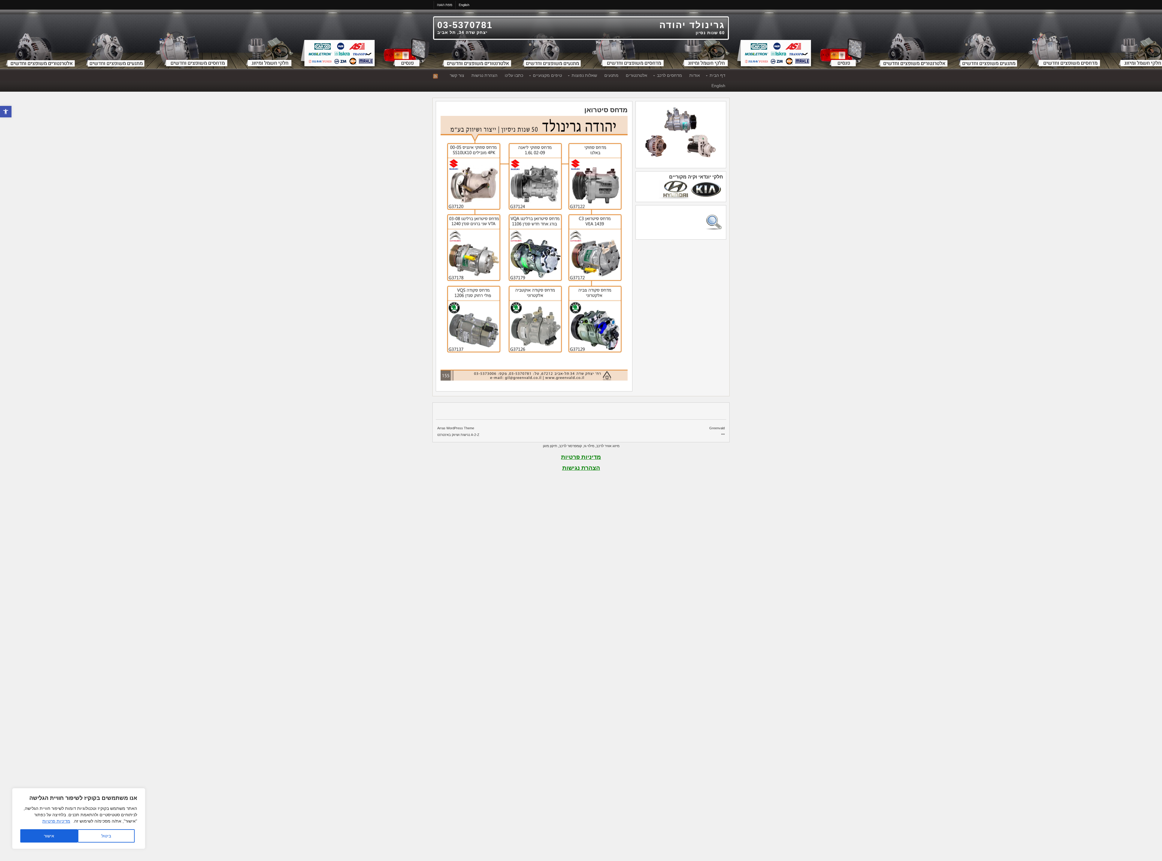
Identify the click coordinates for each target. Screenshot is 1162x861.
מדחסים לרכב (671, 76)
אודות (694, 75)
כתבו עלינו (514, 75)
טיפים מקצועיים (549, 76)
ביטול (106, 835)
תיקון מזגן (550, 446)
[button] (5, 111)
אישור (49, 835)
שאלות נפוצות (586, 76)
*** (723, 435)
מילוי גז (589, 446)
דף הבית (719, 76)
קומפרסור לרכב (570, 446)
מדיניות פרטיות (56, 821)
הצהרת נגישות (484, 75)
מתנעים (611, 75)
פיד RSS (435, 76)
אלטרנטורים (636, 75)
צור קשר (457, 75)
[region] (78, 818)
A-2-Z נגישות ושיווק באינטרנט (458, 435)
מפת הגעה (444, 5)
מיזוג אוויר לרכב (607, 446)
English (464, 5)
